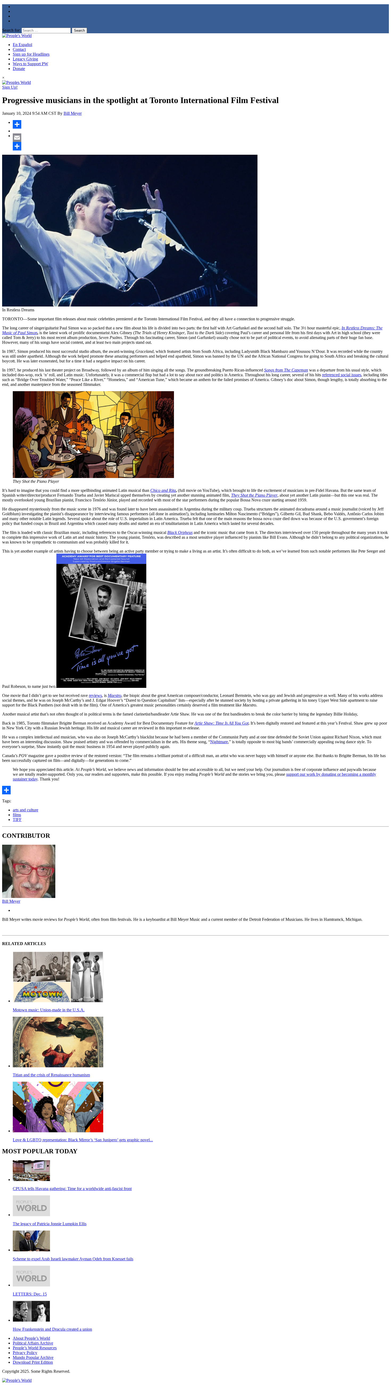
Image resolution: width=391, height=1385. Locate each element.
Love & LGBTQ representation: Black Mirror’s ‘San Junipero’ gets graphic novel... (83, 1140)
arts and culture (25, 810)
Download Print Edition (33, 1362)
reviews (95, 695)
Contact (19, 49)
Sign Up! (10, 87)
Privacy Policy (25, 1352)
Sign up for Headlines (31, 54)
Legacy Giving (25, 59)
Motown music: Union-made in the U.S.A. (49, 1010)
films (17, 814)
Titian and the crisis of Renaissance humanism (51, 1075)
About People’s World (31, 1338)
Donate (19, 68)
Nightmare (219, 742)
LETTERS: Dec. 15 (30, 1294)
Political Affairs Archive (33, 1343)
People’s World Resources (35, 1348)
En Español (22, 44)
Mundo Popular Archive (33, 1357)
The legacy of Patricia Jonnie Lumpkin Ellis (49, 1223)
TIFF (17, 819)
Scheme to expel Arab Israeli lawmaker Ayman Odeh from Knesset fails (73, 1259)
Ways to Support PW (30, 64)
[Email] (201, 137)
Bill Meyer (73, 113)
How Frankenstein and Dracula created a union (52, 1329)
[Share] (201, 124)
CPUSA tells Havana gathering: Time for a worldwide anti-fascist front (72, 1188)
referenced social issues (341, 375)
